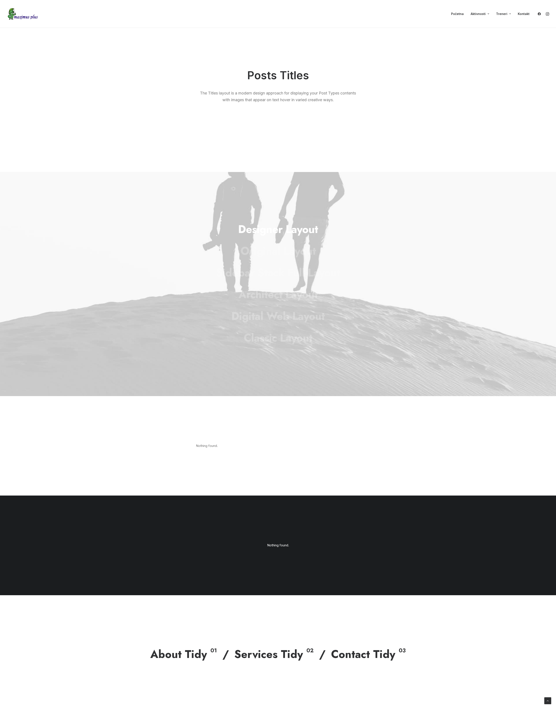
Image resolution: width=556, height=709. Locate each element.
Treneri (501, 14)
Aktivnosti (478, 14)
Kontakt (524, 14)
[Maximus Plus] (23, 14)
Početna (457, 14)
